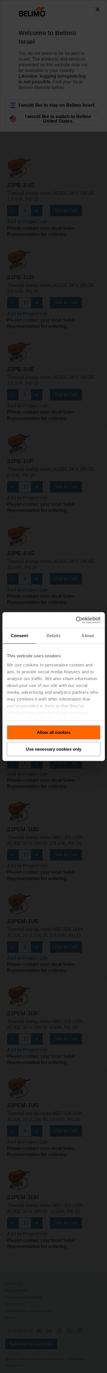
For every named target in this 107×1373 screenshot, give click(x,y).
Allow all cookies (53, 732)
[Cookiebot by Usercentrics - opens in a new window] (76, 620)
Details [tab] (53, 635)
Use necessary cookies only (53, 749)
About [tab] (87, 635)
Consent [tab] (19, 635)
